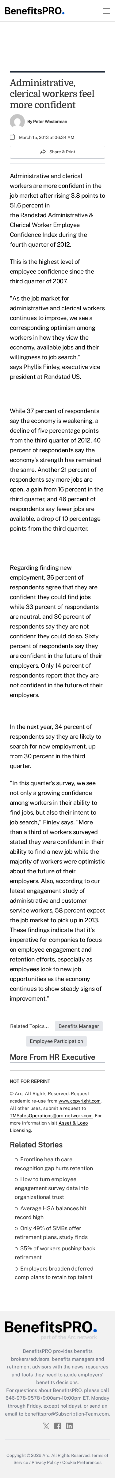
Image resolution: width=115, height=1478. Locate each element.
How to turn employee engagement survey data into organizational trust (52, 1188)
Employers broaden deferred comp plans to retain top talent (54, 1273)
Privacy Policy (45, 1462)
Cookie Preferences (82, 1462)
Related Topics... (29, 1026)
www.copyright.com (80, 1100)
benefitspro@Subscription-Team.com (67, 1414)
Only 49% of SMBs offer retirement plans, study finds (51, 1232)
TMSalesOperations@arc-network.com (51, 1115)
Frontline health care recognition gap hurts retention (54, 1163)
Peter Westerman (50, 121)
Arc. (46, 1455)
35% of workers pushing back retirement (55, 1252)
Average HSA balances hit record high (50, 1212)
